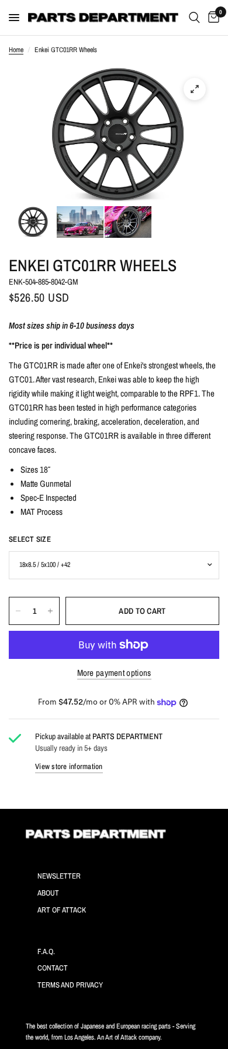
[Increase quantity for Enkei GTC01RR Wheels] (50, 610)
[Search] (194, 17)
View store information (69, 766)
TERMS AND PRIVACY (70, 985)
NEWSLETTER (59, 876)
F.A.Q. (46, 951)
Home (16, 49)
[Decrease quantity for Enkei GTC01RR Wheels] (18, 610)
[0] (211, 17)
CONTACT (52, 968)
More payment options (114, 673)
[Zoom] (195, 89)
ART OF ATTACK (61, 910)
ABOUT (48, 893)
